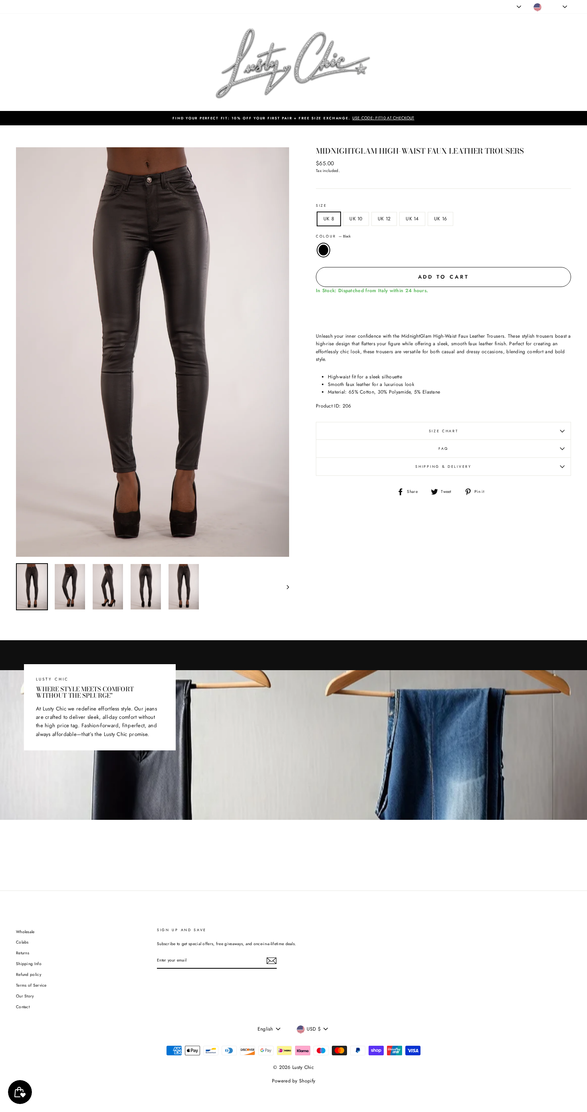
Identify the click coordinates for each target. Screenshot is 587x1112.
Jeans (44, 7)
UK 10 (356, 218)
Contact (23, 1007)
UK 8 (328, 218)
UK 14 (412, 218)
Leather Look (68, 7)
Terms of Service (31, 985)
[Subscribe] (271, 961)
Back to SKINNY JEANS (299, 849)
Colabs (22, 942)
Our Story (25, 996)
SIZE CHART (443, 430)
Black (323, 250)
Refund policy (28, 974)
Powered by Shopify (293, 1080)
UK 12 (384, 218)
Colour (333, 236)
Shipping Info (29, 964)
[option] (293, 118)
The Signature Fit (103, 7)
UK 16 (440, 218)
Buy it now (443, 310)
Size (321, 205)
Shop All (24, 7)
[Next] (284, 586)
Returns (22, 953)
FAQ (443, 448)
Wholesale (25, 932)
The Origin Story (142, 7)
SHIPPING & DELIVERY (443, 466)
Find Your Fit (177, 7)
